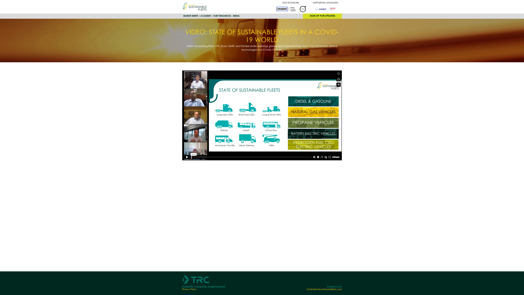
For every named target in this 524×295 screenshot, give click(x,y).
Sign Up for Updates (322, 16)
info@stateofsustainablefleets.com (324, 289)
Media (236, 16)
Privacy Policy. (189, 289)
